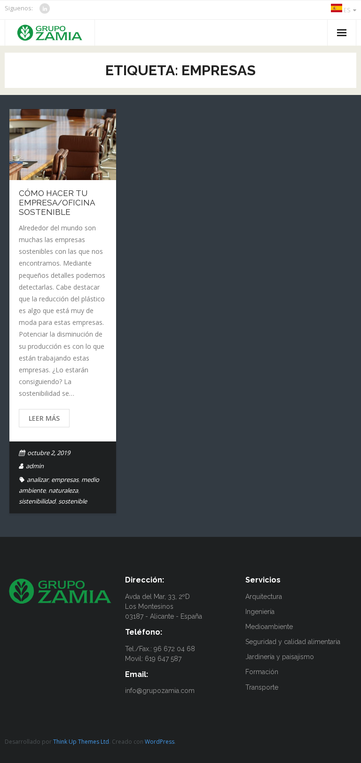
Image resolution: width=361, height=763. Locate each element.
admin (35, 466)
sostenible (72, 501)
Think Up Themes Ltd (81, 742)
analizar (37, 479)
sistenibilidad (37, 501)
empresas (64, 479)
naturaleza (63, 490)
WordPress (159, 742)
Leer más (44, 418)
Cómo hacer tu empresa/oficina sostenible (56, 203)
